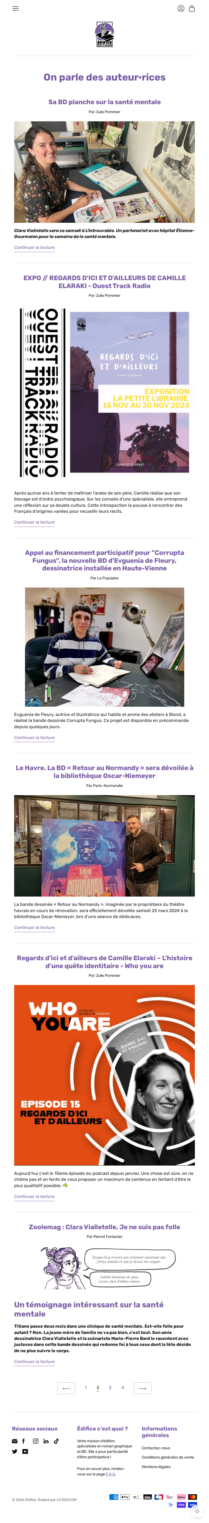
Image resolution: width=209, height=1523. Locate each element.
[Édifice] (104, 34)
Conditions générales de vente (168, 1457)
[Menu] (15, 8)
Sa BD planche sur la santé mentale (104, 102)
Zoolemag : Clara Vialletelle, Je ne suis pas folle (104, 1227)
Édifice (30, 1500)
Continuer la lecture (34, 247)
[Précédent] (66, 1388)
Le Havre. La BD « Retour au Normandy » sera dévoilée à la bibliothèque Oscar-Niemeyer (104, 772)
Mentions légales (156, 1467)
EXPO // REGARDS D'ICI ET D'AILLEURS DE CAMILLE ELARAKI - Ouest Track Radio (104, 282)
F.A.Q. (111, 1474)
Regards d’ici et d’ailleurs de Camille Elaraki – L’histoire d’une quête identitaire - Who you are (104, 962)
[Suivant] (143, 1388)
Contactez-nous (156, 1448)
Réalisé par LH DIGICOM (57, 1500)
